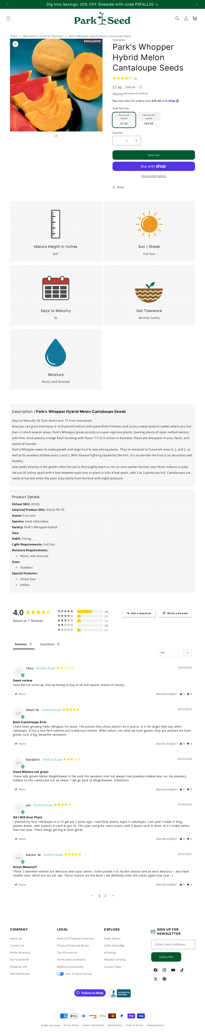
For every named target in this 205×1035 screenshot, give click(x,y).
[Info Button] (140, 88)
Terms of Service (134, 1025)
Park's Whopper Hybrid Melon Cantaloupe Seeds (100, 36)
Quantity (118, 132)
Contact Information (93, 1025)
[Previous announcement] (7, 4)
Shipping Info (18, 966)
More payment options (154, 175)
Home (14, 36)
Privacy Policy (71, 1025)
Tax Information (67, 952)
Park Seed (54, 1025)
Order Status (112, 938)
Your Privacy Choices (78, 973)
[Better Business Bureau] (120, 993)
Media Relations (20, 952)
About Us (16, 938)
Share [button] (120, 187)
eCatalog (110, 952)
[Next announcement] (197, 4)
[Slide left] (47, 135)
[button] (8, 18)
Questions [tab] (47, 644)
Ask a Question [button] (141, 613)
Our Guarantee (19, 959)
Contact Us (17, 945)
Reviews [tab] (21, 644)
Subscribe (166, 957)
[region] (102, 4)
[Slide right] (65, 135)
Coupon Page (112, 966)
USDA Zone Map (114, 945)
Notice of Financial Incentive (75, 938)
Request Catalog (115, 959)
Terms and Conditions (71, 959)
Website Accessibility (70, 966)
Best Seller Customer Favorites (43, 36)
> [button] (114, 896)
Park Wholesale (20, 973)
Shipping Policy (155, 1025)
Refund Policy (115, 1025)
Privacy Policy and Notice (73, 945)
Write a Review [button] (177, 613)
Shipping (118, 93)
